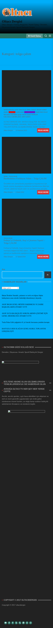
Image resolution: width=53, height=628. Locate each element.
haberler (12, 112)
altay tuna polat (20, 109)
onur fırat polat (42, 112)
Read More (43, 130)
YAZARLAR (34, 114)
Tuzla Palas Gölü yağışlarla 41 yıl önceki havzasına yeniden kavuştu (25, 322)
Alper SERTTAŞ (9, 109)
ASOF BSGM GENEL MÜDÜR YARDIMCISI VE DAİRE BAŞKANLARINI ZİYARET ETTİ (23, 306)
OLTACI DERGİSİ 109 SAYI (17, 117)
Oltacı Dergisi (12, 21)
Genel (6, 112)
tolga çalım (26, 114)
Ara (3, 269)
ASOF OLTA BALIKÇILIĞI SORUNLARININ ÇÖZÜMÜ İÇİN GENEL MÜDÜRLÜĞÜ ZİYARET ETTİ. (25, 314)
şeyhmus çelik (16, 114)
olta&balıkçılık (29, 112)
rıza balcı (7, 114)
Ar (48, 275)
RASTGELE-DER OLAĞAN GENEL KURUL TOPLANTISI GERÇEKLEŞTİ (24, 330)
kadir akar (20, 112)
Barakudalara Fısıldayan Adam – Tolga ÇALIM (25, 178)
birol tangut (31, 109)
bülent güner (41, 109)
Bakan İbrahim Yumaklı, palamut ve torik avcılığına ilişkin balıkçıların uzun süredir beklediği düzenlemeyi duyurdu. (22, 297)
